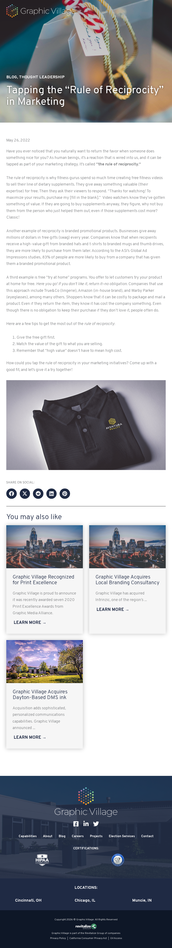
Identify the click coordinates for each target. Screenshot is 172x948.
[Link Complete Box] (44, 579)
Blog (11, 77)
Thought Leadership (42, 77)
